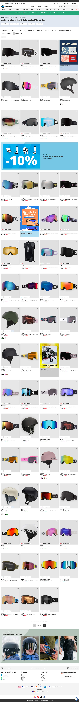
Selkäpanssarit (23, 23)
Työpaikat (22, 676)
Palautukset (43, 678)
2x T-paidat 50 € (53, 12)
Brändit (65, 9)
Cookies (51, 700)
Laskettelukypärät (14, 23)
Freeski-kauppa (8, 17)
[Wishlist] (19, 41)
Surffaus (39, 9)
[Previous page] (34, 625)
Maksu (42, 676)
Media (22, 679)
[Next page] (44, 625)
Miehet (33, 6)
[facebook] (44, 697)
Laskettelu (56, 9)
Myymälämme (8, 3)
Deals (71, 9)
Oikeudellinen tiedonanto (44, 700)
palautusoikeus (73, 1)
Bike (32, 9)
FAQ (41, 674)
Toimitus (42, 677)
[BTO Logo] (13, 6)
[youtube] (38, 697)
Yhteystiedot (43, 675)
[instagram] (35, 697)
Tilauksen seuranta (44, 680)
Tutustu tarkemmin (47, 158)
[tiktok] (41, 697)
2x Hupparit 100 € (39, 12)
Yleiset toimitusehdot (29, 700)
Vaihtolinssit (39, 23)
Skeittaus (25, 9)
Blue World (23, 3)
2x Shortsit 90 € (46, 12)
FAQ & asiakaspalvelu (15, 3)
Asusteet (18, 9)
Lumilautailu (48, 9)
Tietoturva (36, 700)
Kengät (10, 9)
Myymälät (22, 675)
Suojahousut (31, 23)
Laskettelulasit (5, 23)
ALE (77, 9)
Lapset (46, 6)
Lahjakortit (42, 679)
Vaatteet (3, 9)
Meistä (22, 674)
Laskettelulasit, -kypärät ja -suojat (19, 17)
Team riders (23, 677)
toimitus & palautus (8, 1)
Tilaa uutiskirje (68, 676)
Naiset (40, 6)
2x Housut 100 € (32, 12)
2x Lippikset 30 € (61, 12)
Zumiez (22, 680)
